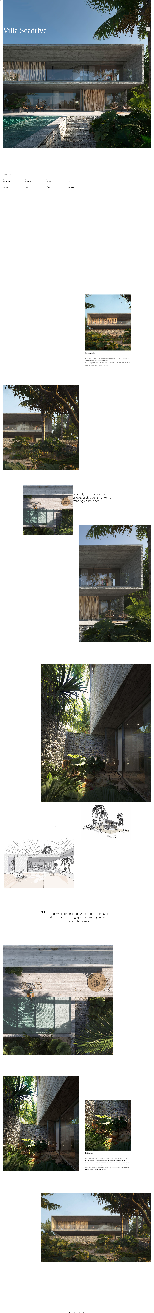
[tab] (5, 174)
